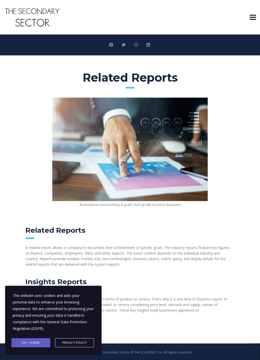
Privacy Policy (74, 342)
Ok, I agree (31, 342)
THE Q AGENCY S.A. (148, 352)
